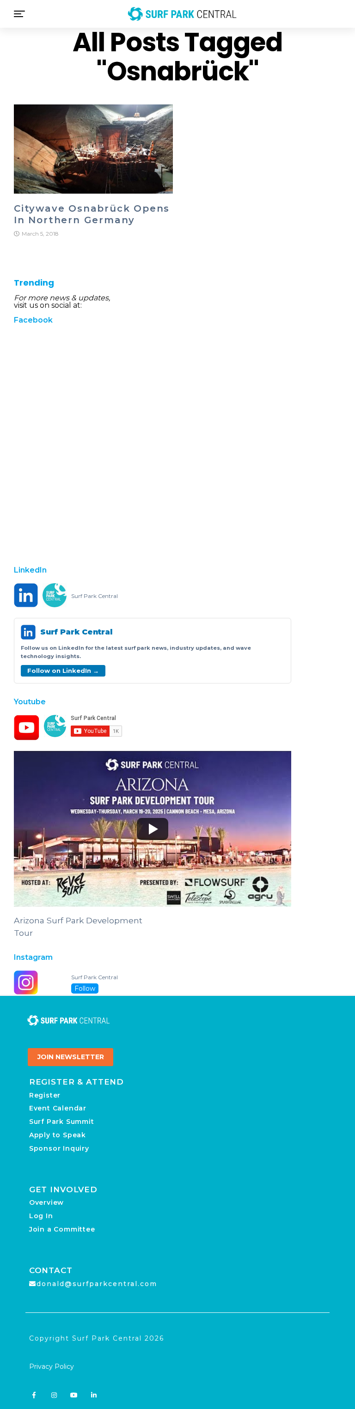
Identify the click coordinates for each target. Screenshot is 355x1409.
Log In (41, 1216)
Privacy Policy (51, 1366)
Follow (84, 988)
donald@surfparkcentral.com (97, 1284)
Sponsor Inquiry (59, 1148)
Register (45, 1095)
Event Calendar (57, 1108)
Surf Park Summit (61, 1121)
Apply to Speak (57, 1135)
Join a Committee (62, 1229)
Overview (46, 1202)
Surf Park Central (94, 596)
